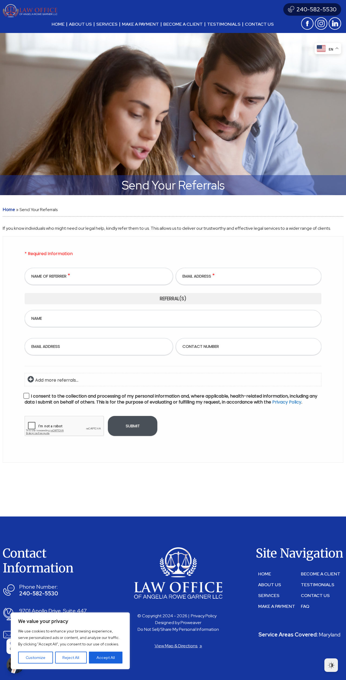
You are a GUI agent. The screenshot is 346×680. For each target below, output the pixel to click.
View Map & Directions (178, 646)
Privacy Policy (204, 616)
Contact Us (315, 595)
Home (58, 24)
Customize (35, 657)
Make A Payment (140, 24)
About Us (80, 24)
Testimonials (224, 24)
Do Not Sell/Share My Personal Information (178, 629)
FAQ (305, 606)
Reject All (70, 657)
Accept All (106, 657)
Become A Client (183, 24)
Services (107, 24)
